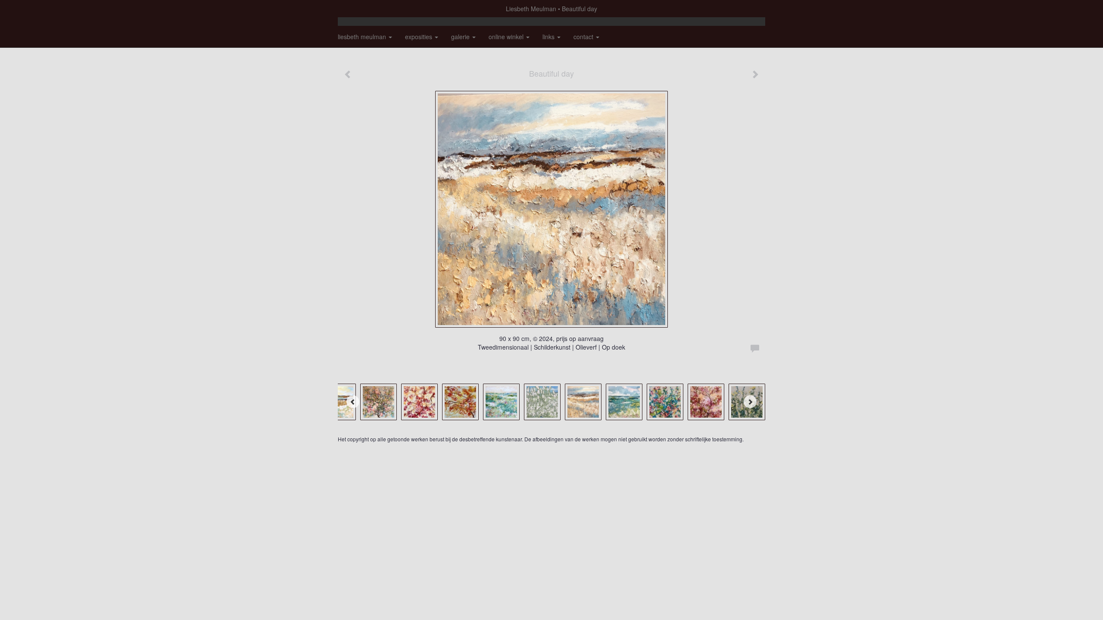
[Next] (750, 401)
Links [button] (549, 36)
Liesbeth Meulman (531, 8)
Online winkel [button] (507, 36)
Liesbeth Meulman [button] (363, 36)
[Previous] (352, 401)
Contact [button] (584, 36)
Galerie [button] (461, 36)
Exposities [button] (419, 36)
